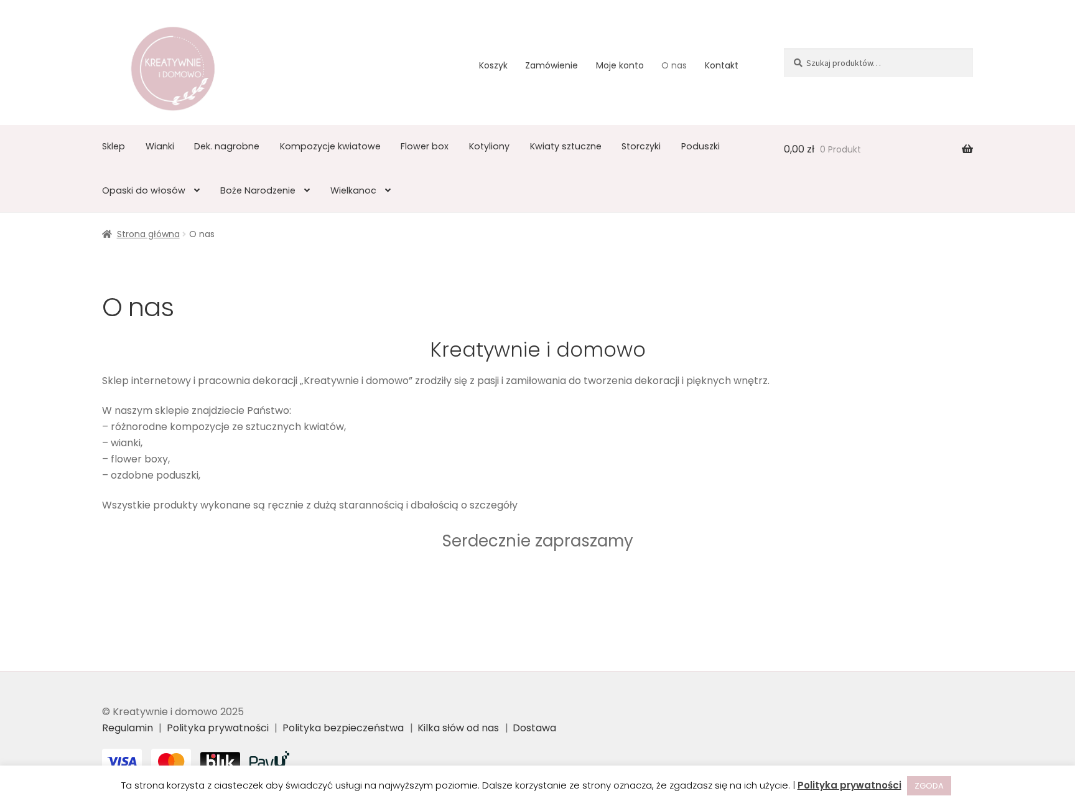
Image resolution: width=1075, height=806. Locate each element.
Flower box (425, 146)
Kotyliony (489, 146)
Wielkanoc (353, 190)
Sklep (113, 146)
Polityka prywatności (218, 728)
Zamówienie (551, 65)
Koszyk (493, 65)
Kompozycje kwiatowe (330, 146)
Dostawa (534, 728)
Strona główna (148, 234)
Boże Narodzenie (258, 190)
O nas (674, 65)
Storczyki (641, 146)
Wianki (160, 146)
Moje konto (620, 65)
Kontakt (721, 65)
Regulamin (127, 728)
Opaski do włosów (143, 190)
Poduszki (700, 146)
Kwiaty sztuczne (566, 146)
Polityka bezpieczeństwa (343, 728)
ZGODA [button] (929, 786)
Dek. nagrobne (226, 146)
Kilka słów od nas (458, 728)
